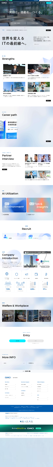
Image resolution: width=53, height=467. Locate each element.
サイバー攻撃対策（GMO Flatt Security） (26, 418)
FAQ (37, 399)
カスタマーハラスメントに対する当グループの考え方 (33, 407)
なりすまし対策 (32, 418)
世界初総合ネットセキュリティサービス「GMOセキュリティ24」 (11, 417)
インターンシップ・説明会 (24, 386)
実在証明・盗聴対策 (7, 418)
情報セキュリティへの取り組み (24, 406)
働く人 (26, 2)
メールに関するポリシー (32, 406)
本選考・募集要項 (23, 384)
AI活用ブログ (23, 395)
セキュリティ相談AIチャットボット (31, 417)
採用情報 (37, 2)
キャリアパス (6, 397)
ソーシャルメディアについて (39, 406)
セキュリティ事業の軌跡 (37, 418)
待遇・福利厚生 (39, 384)
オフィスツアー (39, 388)
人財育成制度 (39, 386)
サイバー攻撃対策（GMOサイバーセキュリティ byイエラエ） (15, 418)
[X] (42, 2)
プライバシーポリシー (17, 406)
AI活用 (33, 2)
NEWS (38, 397)
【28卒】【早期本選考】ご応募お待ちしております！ (19, 30)
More (48, 30)
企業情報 (6, 384)
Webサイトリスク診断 (25, 417)
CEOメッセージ (7, 386)
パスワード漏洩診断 (20, 417)
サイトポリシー (12, 406)
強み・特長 (6, 388)
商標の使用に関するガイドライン (18, 407)
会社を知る (21, 2)
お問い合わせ (24, 407)
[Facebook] (44, 2)
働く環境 (29, 2)
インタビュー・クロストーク (9, 395)
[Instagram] (40, 2)
